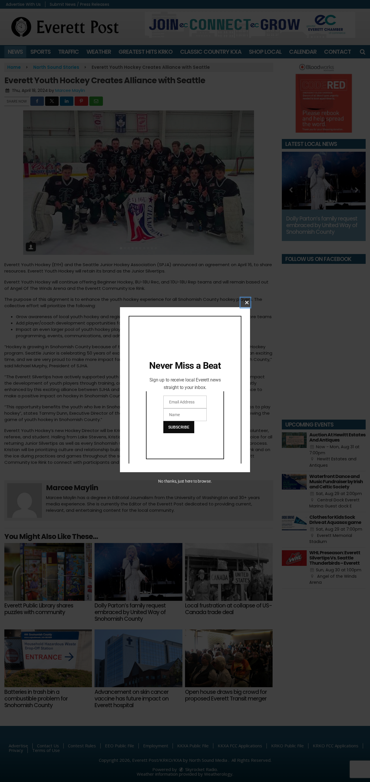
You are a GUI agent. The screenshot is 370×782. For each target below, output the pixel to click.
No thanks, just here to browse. (185, 481)
